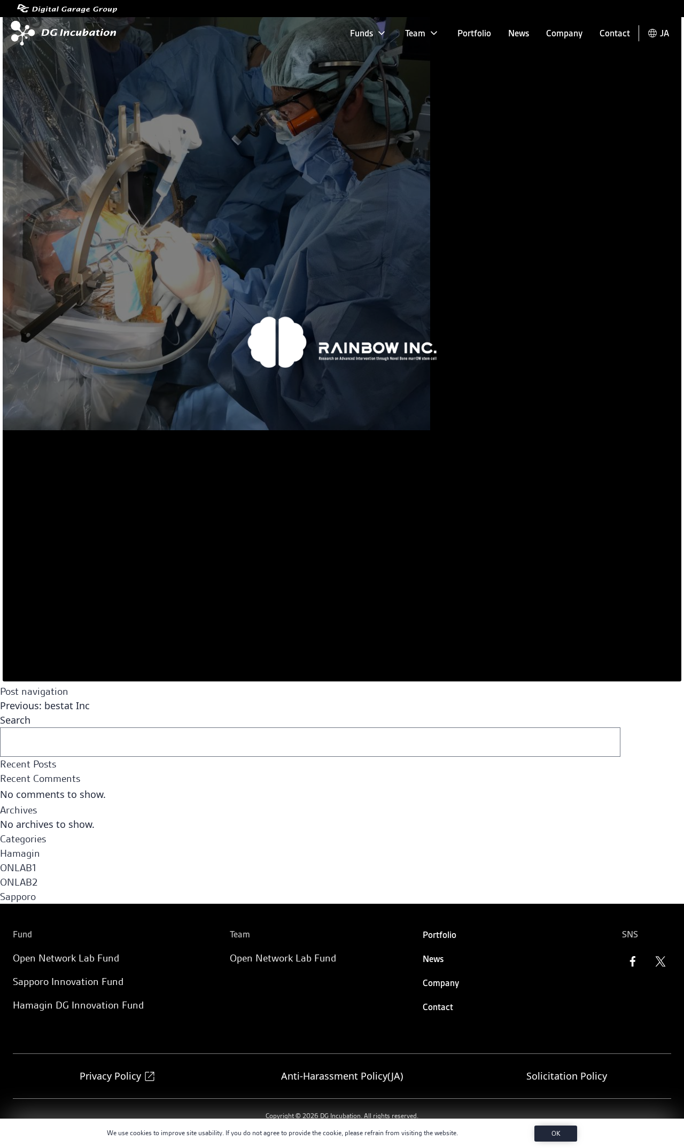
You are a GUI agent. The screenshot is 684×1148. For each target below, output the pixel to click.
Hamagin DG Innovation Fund (78, 1005)
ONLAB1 (18, 867)
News (518, 33)
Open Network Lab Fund (66, 958)
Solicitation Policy (566, 1075)
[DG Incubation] (61, 33)
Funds (361, 33)
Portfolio (474, 33)
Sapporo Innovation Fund (68, 981)
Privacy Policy (110, 1075)
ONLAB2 (18, 882)
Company (564, 33)
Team (415, 33)
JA (664, 33)
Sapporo (18, 896)
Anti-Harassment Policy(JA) (342, 1075)
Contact (615, 33)
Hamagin (20, 853)
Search (15, 719)
